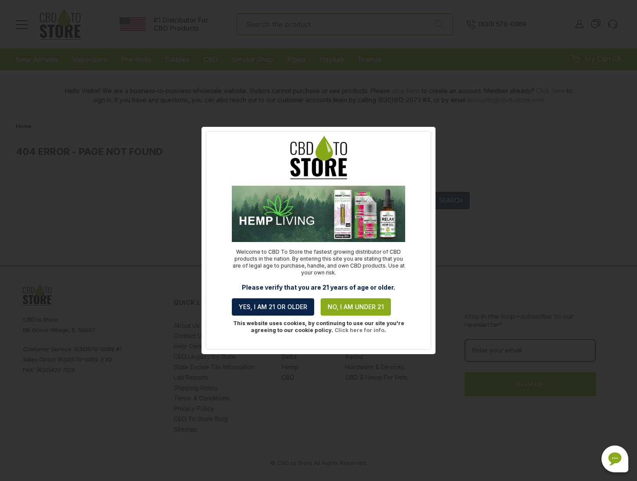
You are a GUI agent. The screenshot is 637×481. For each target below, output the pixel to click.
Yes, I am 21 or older (273, 306)
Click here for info (359, 330)
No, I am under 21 (356, 306)
